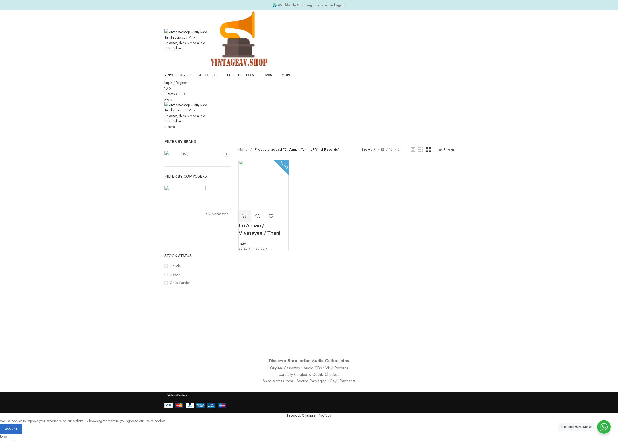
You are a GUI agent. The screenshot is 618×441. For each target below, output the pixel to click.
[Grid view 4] (428, 149)
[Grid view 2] (413, 149)
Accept (11, 428)
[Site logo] (186, 39)
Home (243, 149)
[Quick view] (258, 216)
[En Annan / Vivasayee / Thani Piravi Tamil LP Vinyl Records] (263, 184)
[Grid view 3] (420, 149)
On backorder (180, 282)
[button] (245, 216)
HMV (242, 244)
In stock (175, 274)
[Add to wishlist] (271, 216)
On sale (175, 266)
